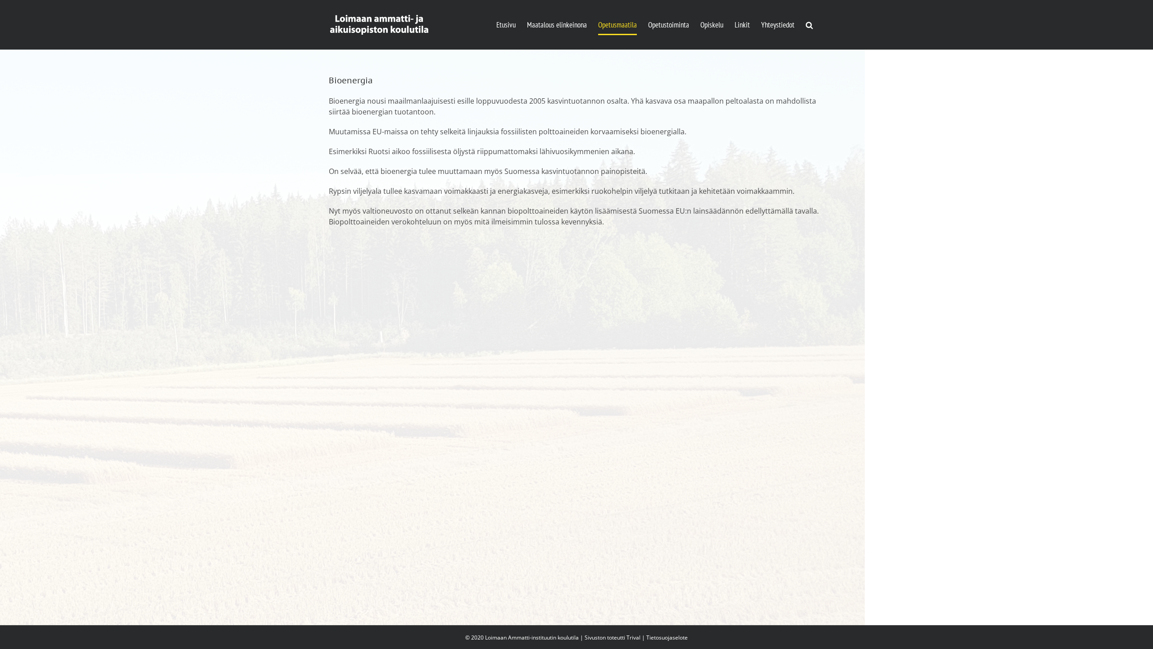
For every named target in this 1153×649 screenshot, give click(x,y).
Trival (633, 637)
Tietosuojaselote (667, 637)
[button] (809, 25)
